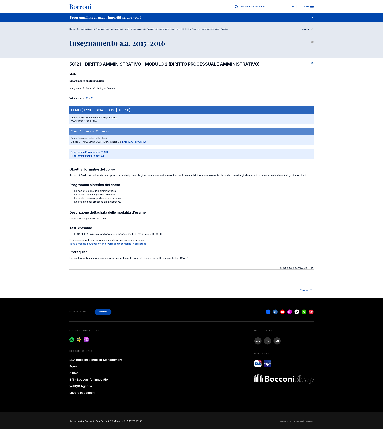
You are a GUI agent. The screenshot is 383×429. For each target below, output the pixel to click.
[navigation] (191, 17)
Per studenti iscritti (85, 29)
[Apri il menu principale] (312, 6)
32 (92, 98)
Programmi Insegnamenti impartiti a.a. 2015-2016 (168, 29)
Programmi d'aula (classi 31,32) (89, 152)
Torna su (304, 290)
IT (300, 6)
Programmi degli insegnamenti (109, 29)
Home (72, 29)
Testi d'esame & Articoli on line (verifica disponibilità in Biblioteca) (108, 243)
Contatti (305, 29)
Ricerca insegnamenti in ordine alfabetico (210, 29)
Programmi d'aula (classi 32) (88, 155)
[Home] (80, 7)
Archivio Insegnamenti (135, 29)
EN (293, 6)
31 (87, 98)
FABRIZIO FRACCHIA (134, 141)
